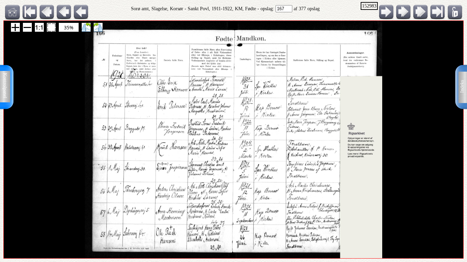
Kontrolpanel (5, 85)
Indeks (462, 86)
